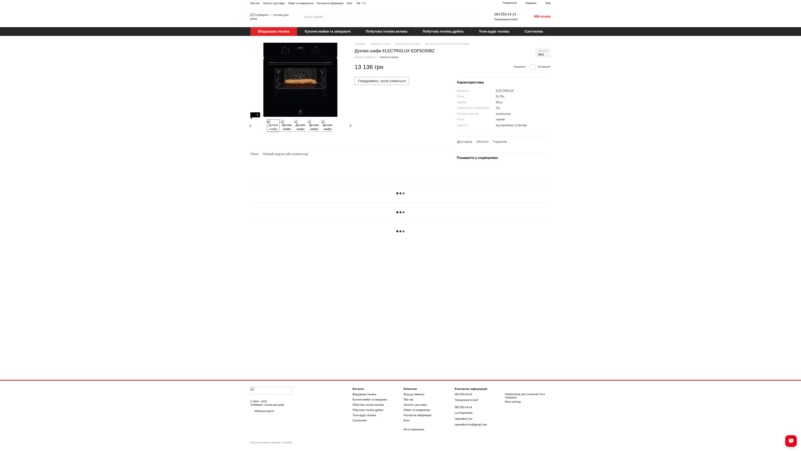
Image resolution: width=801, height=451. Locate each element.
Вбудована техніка (273, 31)
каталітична (503, 113)
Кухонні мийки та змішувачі (327, 31)
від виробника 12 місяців (511, 125)
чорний (500, 119)
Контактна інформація (330, 3)
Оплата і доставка (274, 3)
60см (499, 102)
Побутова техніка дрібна (443, 31)
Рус (364, 3)
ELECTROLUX (505, 90)
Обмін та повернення (301, 3)
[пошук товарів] (472, 16)
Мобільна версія (264, 411)
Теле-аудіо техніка (494, 31)
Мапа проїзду (513, 401)
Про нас (255, 3)
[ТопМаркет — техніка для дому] (271, 390)
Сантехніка (534, 31)
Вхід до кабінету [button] (414, 394)
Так (498, 107)
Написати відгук (389, 57)
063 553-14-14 (505, 14)
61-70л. (500, 96)
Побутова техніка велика (386, 31)
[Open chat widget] (791, 441)
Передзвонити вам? (506, 19)
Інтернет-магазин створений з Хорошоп (271, 442)
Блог (349, 3)
